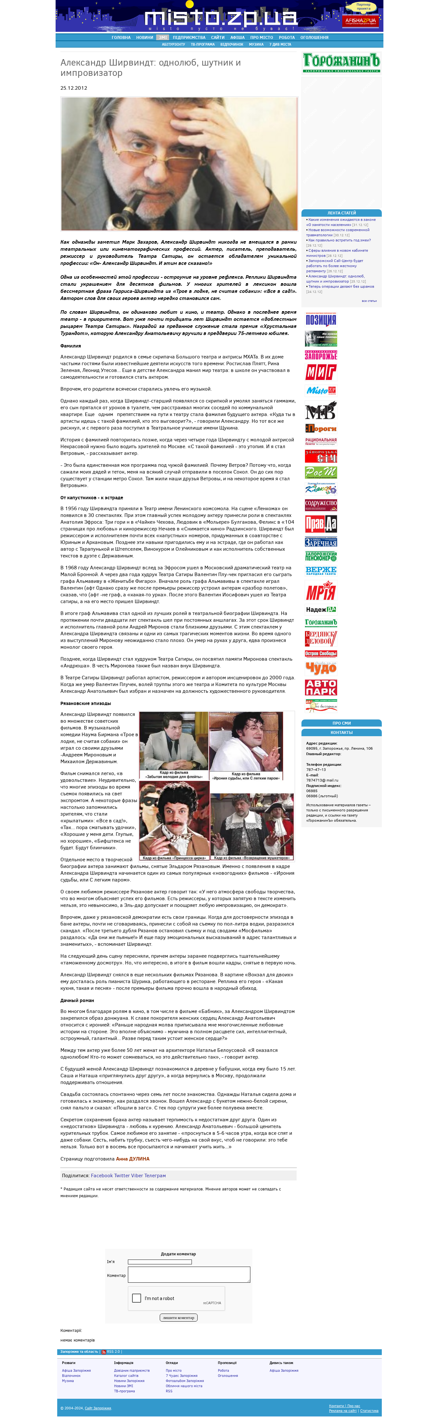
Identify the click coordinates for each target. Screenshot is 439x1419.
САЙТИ (218, 37)
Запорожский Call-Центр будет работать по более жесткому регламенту (334, 266)
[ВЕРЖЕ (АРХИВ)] (322, 576)
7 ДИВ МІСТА (280, 44)
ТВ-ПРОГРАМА (203, 44)
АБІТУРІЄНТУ (173, 44)
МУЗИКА (256, 44)
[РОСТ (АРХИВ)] (322, 478)
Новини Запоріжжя (129, 1380)
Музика (68, 1380)
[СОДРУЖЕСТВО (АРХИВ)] (322, 511)
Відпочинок (71, 1375)
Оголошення (228, 1375)
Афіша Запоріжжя (76, 1370)
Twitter (122, 1175)
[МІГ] (322, 381)
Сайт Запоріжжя (98, 1408)
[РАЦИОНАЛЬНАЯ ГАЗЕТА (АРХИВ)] (322, 446)
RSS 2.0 (113, 1351)
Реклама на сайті (343, 1410)
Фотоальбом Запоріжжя (185, 1380)
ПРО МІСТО (261, 37)
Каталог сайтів (126, 1375)
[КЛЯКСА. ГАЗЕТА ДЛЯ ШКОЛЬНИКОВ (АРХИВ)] (322, 495)
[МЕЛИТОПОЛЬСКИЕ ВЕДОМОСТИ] (322, 419)
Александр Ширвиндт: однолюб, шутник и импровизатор (335, 279)
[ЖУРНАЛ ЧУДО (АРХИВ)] (322, 676)
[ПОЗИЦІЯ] (322, 327)
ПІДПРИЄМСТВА (189, 37)
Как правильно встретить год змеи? (340, 240)
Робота (223, 1370)
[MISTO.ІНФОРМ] (322, 396)
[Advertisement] (178, 1229)
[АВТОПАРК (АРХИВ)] (322, 695)
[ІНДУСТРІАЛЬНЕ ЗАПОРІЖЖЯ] (322, 359)
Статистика (369, 1410)
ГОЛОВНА (121, 37)
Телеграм (155, 1175)
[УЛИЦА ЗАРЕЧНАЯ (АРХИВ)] (322, 546)
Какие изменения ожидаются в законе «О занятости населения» (341, 222)
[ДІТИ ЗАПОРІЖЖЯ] (322, 346)
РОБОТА (287, 37)
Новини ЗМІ (123, 1386)
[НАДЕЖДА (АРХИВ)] (322, 615)
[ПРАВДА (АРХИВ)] (322, 532)
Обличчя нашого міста (184, 1386)
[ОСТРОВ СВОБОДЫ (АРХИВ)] (322, 658)
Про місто (174, 1370)
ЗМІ (163, 37)
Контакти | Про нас (344, 1406)
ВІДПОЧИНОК (231, 44)
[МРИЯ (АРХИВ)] (322, 600)
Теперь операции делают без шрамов (341, 286)
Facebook (102, 1175)
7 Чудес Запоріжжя (182, 1375)
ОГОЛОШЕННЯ (314, 37)
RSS (169, 1391)
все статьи (369, 301)
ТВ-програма (124, 1391)
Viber (137, 1175)
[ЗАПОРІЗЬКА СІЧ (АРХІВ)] (322, 462)
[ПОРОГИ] (322, 433)
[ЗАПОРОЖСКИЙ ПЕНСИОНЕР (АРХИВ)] (322, 561)
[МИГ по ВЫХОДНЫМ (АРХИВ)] (322, 713)
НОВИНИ (144, 37)
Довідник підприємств (132, 1370)
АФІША (237, 37)
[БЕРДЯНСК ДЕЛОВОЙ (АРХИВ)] (322, 646)
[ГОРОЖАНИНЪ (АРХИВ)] (322, 627)
